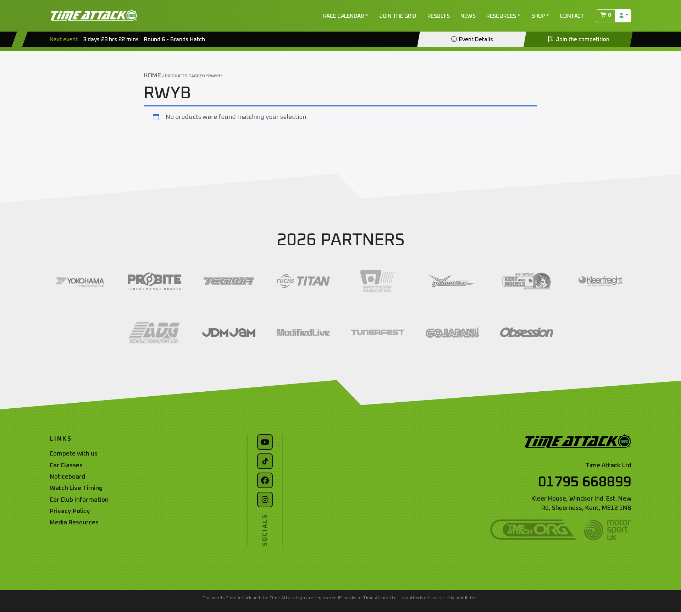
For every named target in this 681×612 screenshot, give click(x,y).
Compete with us (74, 454)
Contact (572, 16)
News (467, 16)
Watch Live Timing (76, 488)
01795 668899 (584, 482)
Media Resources (74, 522)
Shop (538, 16)
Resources (501, 16)
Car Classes (66, 465)
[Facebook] (265, 480)
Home (152, 75)
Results (438, 16)
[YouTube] (265, 442)
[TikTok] (265, 461)
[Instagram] (265, 499)
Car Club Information (79, 500)
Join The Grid (397, 16)
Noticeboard (67, 477)
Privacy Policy (70, 511)
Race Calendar (343, 16)
